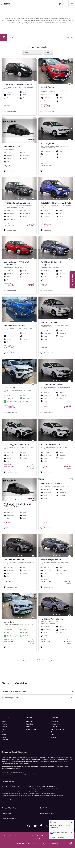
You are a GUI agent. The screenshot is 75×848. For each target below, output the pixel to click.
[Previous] (3, 70)
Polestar (4, 724)
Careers (53, 737)
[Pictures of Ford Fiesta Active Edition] (55, 604)
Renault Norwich (48, 353)
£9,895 (9, 347)
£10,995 (9, 407)
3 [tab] (18, 198)
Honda (4, 737)
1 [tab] (15, 198)
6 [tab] (59, 198)
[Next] (35, 70)
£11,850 (46, 641)
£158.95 (67, 466)
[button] (3, 37)
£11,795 (46, 581)
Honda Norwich (11, 111)
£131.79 (31, 285)
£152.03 (30, 225)
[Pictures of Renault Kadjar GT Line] (19, 309)
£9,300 (46, 165)
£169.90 (67, 581)
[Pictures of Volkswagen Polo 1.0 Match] (55, 128)
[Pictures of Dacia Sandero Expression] (55, 370)
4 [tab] (56, 198)
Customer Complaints (9, 818)
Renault (4, 726)
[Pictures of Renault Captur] (55, 71)
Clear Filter (69, 37)
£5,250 (7, 106)
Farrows (13, 799)
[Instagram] (28, 826)
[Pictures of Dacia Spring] (19, 372)
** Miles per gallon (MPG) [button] (11, 698)
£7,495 (45, 106)
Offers (28, 726)
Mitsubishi (5, 739)
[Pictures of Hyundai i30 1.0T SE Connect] (19, 188)
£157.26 (67, 407)
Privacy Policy (6, 813)
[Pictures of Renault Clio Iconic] (19, 130)
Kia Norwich (47, 171)
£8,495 (7, 166)
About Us (54, 726)
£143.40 (30, 466)
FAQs (52, 734)
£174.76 (67, 641)
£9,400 (9, 225)
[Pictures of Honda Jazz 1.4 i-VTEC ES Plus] (19, 69)
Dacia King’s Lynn (49, 111)
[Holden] (6, 3)
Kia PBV (4, 734)
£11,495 (7, 582)
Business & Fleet (31, 729)
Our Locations (55, 724)
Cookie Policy (44, 808)
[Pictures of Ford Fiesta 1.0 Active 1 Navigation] (55, 247)
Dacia (4, 729)
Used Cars (29, 724)
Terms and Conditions (9, 808)
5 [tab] (21, 198)
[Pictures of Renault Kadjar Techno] (55, 545)
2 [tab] (53, 198)
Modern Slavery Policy (47, 813)
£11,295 (9, 466)
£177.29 (31, 641)
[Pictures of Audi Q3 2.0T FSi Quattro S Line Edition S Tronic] (19, 489)
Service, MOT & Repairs (58, 729)
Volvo (3, 721)
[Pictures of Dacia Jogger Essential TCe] (19, 430)
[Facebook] (41, 825)
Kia (3, 732)
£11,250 (44, 407)
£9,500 (46, 225)
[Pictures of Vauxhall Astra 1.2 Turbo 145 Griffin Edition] (19, 247)
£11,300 (7, 522)
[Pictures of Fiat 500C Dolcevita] (55, 308)
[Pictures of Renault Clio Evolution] (55, 430)
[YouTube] (35, 826)
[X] (47, 826)
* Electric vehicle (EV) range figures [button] (15, 691)
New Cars (29, 721)
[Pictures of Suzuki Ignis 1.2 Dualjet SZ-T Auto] (55, 188)
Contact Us (54, 721)
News (52, 732)
